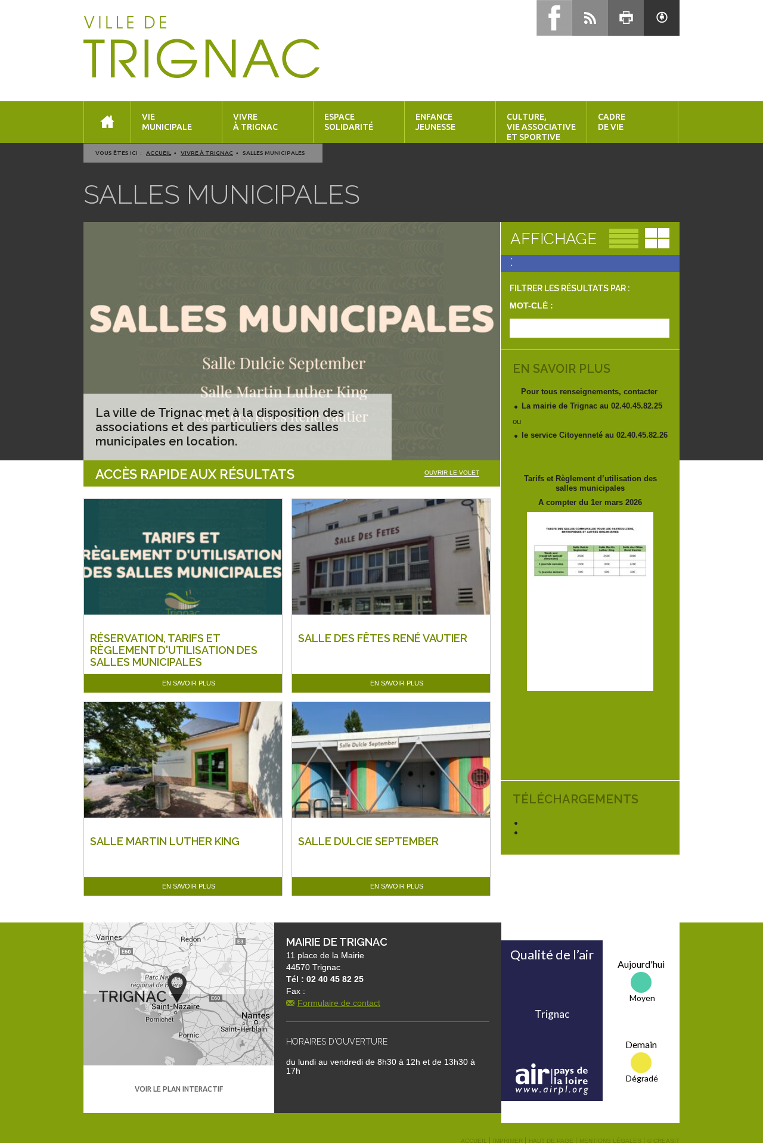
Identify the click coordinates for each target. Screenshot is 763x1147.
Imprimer (508, 1141)
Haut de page (551, 1141)
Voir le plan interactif (179, 1089)
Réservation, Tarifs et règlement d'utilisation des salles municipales (174, 650)
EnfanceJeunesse (435, 122)
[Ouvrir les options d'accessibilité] (662, 18)
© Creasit (663, 1141)
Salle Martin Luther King (165, 841)
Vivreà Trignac (255, 122)
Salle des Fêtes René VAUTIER (382, 638)
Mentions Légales (610, 1141)
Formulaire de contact (338, 1003)
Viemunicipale (167, 122)
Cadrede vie (611, 122)
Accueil (158, 152)
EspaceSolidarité (348, 122)
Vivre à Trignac (207, 152)
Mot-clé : (531, 305)
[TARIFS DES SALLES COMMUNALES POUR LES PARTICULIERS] (590, 601)
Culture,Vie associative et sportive (541, 127)
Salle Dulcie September (368, 841)
